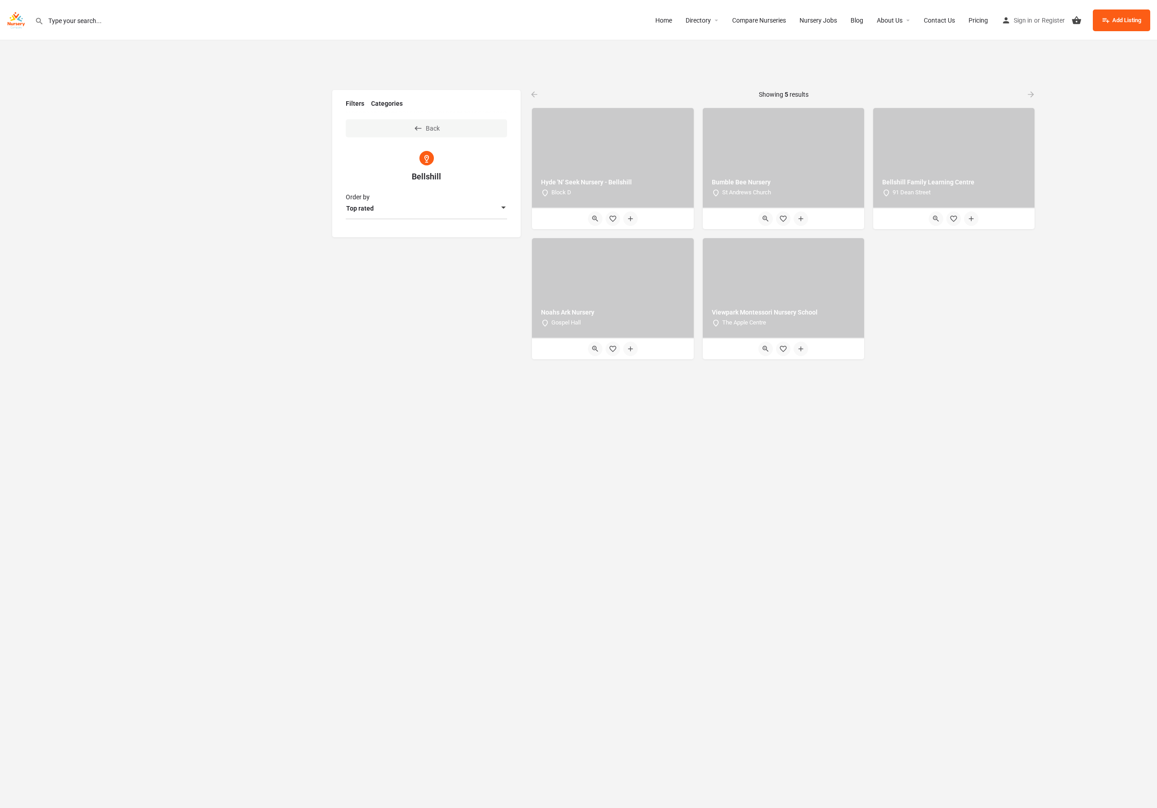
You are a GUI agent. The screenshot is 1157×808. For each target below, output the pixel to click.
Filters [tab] (355, 103)
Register (1053, 20)
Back (433, 128)
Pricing (978, 20)
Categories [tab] (387, 103)
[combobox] (426, 208)
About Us (890, 20)
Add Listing (1126, 20)
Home (663, 20)
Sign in (1023, 20)
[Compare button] (630, 218)
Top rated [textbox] (360, 208)
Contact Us (939, 20)
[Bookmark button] (613, 218)
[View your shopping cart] (1077, 20)
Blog (857, 20)
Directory (698, 20)
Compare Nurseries (759, 20)
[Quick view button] (595, 218)
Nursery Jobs (818, 20)
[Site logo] (17, 19)
